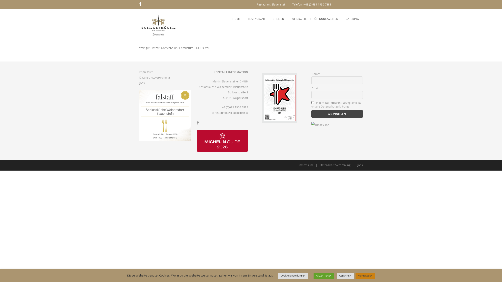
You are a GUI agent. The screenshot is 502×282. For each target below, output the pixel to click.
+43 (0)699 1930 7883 (317, 4)
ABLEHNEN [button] (345, 275)
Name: (315, 74)
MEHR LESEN (365, 275)
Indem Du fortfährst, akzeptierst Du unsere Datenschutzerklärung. (336, 104)
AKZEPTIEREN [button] (324, 275)
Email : (315, 88)
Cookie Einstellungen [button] (293, 275)
